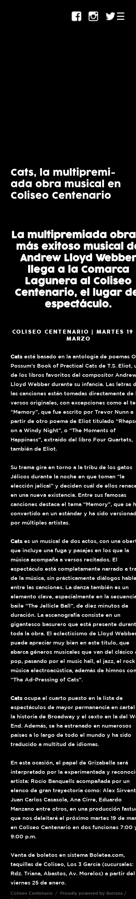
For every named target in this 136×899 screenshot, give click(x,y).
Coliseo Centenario (32, 893)
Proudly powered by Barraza (91, 893)
